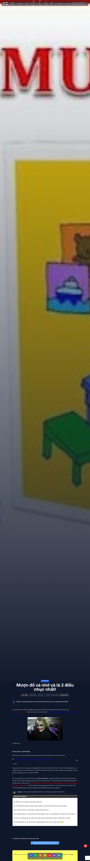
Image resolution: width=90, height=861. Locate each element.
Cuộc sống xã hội (34, 3)
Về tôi (28, 3)
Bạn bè (52, 3)
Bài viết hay (46, 3)
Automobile (60, 3)
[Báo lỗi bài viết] (85, 846)
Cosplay (69, 3)
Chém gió (13, 3)
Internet (20, 3)
